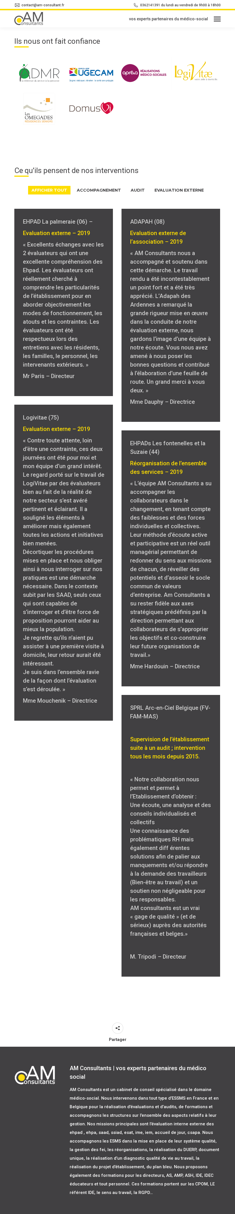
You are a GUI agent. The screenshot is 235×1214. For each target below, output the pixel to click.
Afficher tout (49, 190)
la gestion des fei (87, 1149)
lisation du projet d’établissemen (110, 1166)
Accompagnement (99, 190)
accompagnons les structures (100, 1115)
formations (196, 1106)
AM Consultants (86, 1089)
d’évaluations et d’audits (151, 1106)
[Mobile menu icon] (217, 19)
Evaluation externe (179, 190)
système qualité (199, 1141)
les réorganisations (127, 1149)
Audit (138, 190)
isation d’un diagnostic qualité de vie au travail (146, 1158)
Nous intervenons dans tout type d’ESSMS (143, 1098)
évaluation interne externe (178, 1123)
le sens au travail (113, 1192)
